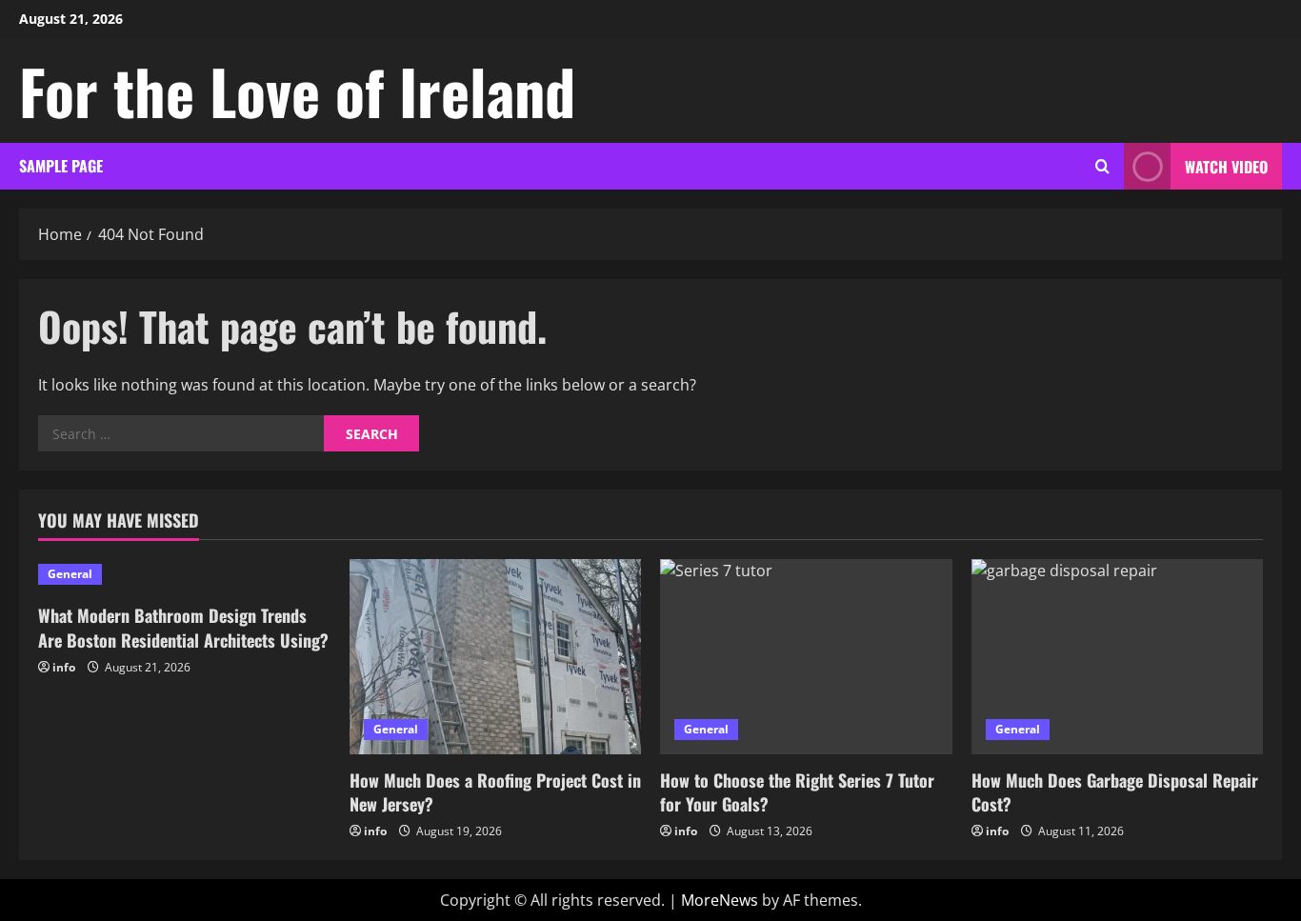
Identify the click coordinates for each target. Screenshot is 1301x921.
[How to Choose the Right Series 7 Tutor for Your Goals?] (806, 656)
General (70, 574)
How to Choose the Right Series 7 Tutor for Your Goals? (797, 792)
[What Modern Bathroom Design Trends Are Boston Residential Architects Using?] (184, 574)
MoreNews (719, 900)
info (63, 667)
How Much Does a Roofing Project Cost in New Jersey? (495, 792)
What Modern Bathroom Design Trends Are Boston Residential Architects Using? (183, 627)
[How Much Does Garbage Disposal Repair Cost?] (1117, 656)
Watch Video (1226, 166)
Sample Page (61, 165)
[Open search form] (1102, 166)
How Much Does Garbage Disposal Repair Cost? (1114, 792)
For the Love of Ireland (297, 90)
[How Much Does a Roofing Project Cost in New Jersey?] (496, 656)
